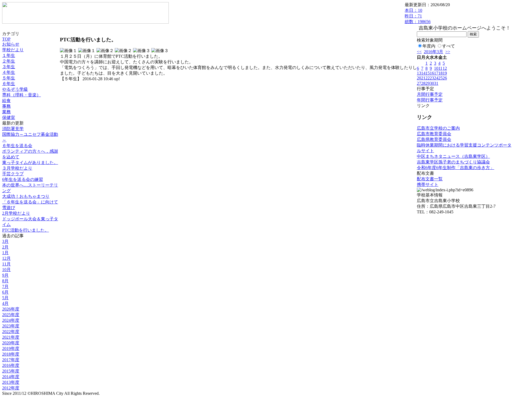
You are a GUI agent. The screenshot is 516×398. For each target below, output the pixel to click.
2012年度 (10, 388)
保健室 (8, 117)
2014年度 (10, 376)
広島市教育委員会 (434, 134)
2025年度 (10, 314)
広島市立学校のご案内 (438, 128)
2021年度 (10, 337)
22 (427, 78)
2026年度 (10, 309)
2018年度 (10, 354)
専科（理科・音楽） (21, 95)
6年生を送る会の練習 (22, 179)
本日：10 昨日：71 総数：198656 (418, 16)
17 (436, 73)
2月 (5, 247)
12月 (6, 258)
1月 (5, 252)
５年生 (8, 78)
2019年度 (10, 348)
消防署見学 (13, 128)
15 (427, 73)
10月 (6, 269)
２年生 (8, 61)
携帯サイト (427, 184)
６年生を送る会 (17, 145)
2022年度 (10, 331)
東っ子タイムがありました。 (30, 162)
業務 (6, 111)
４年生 (8, 72)
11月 (6, 264)
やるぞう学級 (15, 89)
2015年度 (10, 371)
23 (432, 78)
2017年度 (10, 359)
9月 (5, 275)
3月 (5, 241)
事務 (6, 106)
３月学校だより (17, 168)
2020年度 (10, 343)
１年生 (8, 55)
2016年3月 (433, 51)
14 (423, 73)
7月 (5, 286)
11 (440, 68)
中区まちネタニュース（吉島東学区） (453, 156)
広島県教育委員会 (434, 139)
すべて (448, 46)
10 (436, 68)
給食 (6, 100)
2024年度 (10, 320)
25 (440, 78)
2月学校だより (16, 213)
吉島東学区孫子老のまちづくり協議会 (453, 162)
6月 (5, 292)
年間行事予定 (430, 100)
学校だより (13, 50)
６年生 (8, 83)
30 (432, 83)
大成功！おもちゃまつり (25, 196)
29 (427, 83)
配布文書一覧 (430, 179)
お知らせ (10, 44)
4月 (5, 303)
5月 (5, 297)
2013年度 (10, 382)
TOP (6, 39)
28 (423, 83)
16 (432, 73)
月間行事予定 (430, 94)
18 (440, 73)
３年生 (8, 66)
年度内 (428, 46)
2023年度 (10, 326)
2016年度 (10, 365)
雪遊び (8, 207)
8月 (5, 281)
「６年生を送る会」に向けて (30, 202)
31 (436, 83)
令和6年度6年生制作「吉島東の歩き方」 (455, 167)
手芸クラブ (13, 173)
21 (423, 78)
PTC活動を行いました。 (25, 230)
